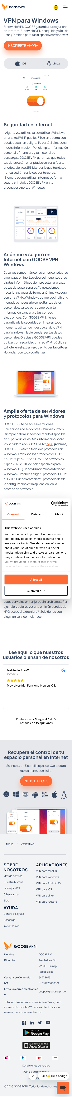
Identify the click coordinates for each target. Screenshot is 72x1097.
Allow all (36, 579)
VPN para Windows (47, 877)
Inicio (9, 844)
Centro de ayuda (14, 913)
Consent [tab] (13, 514)
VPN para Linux (45, 895)
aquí (49, 444)
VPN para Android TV (48, 883)
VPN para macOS (46, 871)
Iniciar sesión (11, 926)
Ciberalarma (11, 894)
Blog (6, 900)
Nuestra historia (13, 882)
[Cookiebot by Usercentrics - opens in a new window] (51, 503)
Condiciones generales (36, 1065)
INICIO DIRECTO (36, 781)
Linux (23, 63)
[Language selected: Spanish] (56, 7)
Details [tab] (36, 514)
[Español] (56, 7)
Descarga (9, 920)
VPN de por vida (13, 876)
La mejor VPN (12, 888)
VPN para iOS (44, 889)
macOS (57, 63)
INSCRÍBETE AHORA (22, 45)
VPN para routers (46, 901)
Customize (34, 590)
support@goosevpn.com (53, 991)
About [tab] (59, 514)
